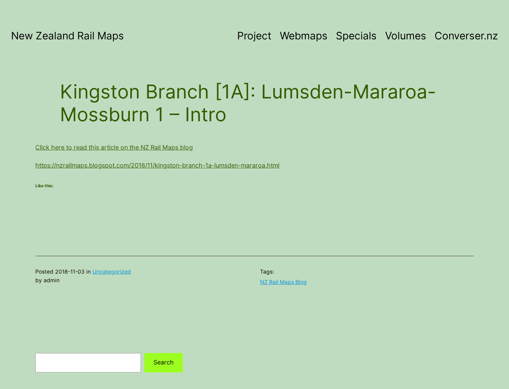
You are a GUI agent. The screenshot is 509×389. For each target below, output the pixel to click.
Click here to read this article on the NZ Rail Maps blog (114, 147)
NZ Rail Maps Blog (283, 282)
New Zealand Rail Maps (67, 35)
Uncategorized (111, 271)
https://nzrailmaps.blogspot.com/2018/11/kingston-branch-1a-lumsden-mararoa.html (157, 165)
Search (163, 362)
